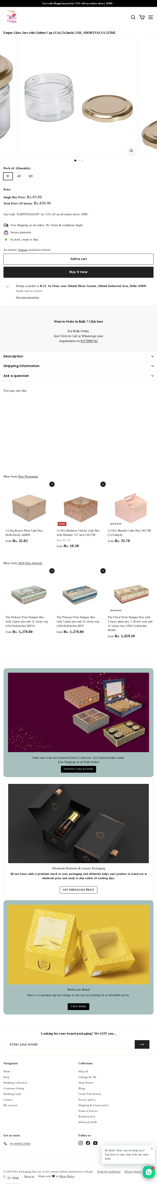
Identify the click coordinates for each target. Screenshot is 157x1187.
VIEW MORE (78, 1006)
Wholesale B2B (87, 1122)
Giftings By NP (87, 1077)
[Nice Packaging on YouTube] (95, 1143)
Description (13, 356)
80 (31, 176)
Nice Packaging (28, 476)
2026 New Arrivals (30, 563)
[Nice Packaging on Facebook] (88, 1143)
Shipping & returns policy (93, 1105)
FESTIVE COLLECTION (78, 769)
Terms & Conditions (108, 1171)
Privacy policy (87, 1099)
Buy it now (78, 272)
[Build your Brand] (78, 944)
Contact (8, 1099)
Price (7, 189)
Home (6, 1071)
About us (29, 1176)
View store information (27, 297)
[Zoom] (131, 150)
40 (19, 176)
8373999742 (89, 341)
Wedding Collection (15, 1082)
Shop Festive (86, 1082)
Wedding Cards (12, 1093)
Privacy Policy (133, 1171)
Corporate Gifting (13, 1088)
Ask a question (16, 376)
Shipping (22, 249)
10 (8, 176)
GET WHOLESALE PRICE (78, 889)
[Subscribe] (142, 1044)
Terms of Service (88, 1110)
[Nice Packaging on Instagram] (80, 1143)
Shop (6, 1077)
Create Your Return (89, 1093)
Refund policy (86, 1116)
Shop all (83, 1071)
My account (10, 1105)
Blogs (81, 1088)
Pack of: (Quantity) (17, 168)
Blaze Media (66, 1176)
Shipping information (21, 366)
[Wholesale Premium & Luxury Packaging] (78, 823)
